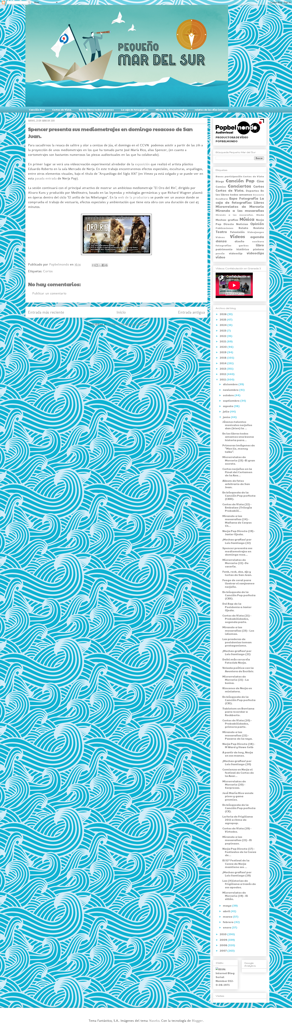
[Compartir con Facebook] (103, 265)
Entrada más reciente (46, 312)
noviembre (231, 390)
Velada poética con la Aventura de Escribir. (238, 669)
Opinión (257, 223)
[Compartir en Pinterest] (106, 265)
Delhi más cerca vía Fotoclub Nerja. (236, 660)
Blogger (197, 1021)
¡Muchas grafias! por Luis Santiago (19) (236, 873)
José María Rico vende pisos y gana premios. (237, 796)
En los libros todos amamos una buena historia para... (238, 436)
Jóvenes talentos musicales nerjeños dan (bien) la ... (237, 425)
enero (227, 927)
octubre (228, 395)
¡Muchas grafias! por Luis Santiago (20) (236, 762)
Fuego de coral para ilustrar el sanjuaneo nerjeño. (238, 583)
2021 (223, 341)
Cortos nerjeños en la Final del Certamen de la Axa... (237, 472)
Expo (233, 198)
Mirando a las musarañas (171, 109)
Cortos (48, 271)
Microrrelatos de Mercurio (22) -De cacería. (235, 563)
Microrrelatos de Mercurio (240, 206)
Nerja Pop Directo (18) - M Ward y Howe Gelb (238, 745)
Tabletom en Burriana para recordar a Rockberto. (238, 711)
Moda (260, 214)
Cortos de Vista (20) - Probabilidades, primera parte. (237, 723)
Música (247, 219)
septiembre (231, 400)
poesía (220, 253)
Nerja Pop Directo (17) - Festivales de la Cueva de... (239, 852)
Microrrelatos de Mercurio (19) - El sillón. (235, 896)
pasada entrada (46, 178)
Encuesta (258, 194)
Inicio (121, 312)
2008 (224, 945)
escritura (258, 241)
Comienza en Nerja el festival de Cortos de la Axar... (238, 772)
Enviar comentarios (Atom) (126, 324)
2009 (224, 940)
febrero (228, 922)
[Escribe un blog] (96, 265)
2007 (223, 950)
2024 (223, 325)
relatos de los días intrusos (211, 109)
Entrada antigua (191, 312)
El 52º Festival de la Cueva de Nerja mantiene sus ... (235, 863)
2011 (223, 379)
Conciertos (239, 186)
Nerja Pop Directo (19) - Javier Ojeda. (238, 532)
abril (227, 911)
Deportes (252, 191)
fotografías (223, 245)
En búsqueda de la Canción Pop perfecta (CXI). (239, 700)
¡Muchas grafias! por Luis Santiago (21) (236, 652)
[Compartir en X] (100, 265)
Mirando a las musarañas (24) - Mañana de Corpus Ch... (237, 521)
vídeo (220, 257)
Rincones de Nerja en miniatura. (237, 689)
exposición (142, 164)
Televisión (237, 232)
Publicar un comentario (49, 293)
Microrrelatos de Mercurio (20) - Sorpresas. (234, 784)
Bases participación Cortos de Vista (240, 176)
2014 (223, 363)
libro (260, 245)
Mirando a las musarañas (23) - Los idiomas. (238, 630)
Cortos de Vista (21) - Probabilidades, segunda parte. (236, 618)
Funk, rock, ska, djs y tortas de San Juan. (237, 573)
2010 (223, 934)
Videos (220, 237)
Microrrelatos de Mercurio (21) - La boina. (235, 679)
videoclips (255, 253)
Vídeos (237, 236)
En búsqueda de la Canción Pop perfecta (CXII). (239, 595)
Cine (260, 181)
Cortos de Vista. (62, 109)
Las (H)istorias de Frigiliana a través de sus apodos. (239, 884)
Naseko (154, 1021)
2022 (223, 336)
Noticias (242, 224)
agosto (228, 406)
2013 (223, 368)
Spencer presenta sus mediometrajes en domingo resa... (237, 551)
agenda (257, 237)
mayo (227, 905)
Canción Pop (37, 109)
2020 (223, 347)
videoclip (235, 253)
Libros (259, 202)
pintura (258, 249)
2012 (223, 374)
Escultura (222, 198)
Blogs (220, 181)
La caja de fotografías (134, 109)
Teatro (221, 231)
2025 (223, 319)
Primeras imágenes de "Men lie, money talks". (238, 448)
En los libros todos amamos (96, 109)
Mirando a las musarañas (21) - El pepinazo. (237, 840)
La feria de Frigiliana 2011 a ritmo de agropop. (237, 819)
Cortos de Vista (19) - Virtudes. (236, 829)
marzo (228, 916)
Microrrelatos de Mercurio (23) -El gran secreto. (238, 460)
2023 (223, 330)
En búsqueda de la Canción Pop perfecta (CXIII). (239, 495)
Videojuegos (255, 232)
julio (226, 411)
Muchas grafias (227, 220)
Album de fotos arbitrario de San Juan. (236, 484)
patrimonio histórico (232, 249)
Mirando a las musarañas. (235, 214)
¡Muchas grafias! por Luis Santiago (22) (236, 541)
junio (227, 417)
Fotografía (248, 198)
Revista (258, 228)
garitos (244, 245)
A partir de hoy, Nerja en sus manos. (237, 753)
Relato (243, 228)
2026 (223, 314)
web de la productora (133, 197)
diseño (239, 241)
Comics (221, 186)
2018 (223, 357)
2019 (223, 352)
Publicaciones (224, 228)
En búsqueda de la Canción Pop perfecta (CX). (239, 808)
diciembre (230, 384)
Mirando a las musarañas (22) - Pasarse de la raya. (237, 735)
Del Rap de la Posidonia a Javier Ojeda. (236, 607)
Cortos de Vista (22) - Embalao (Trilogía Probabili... (237, 507)
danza (221, 241)
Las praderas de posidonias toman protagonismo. (237, 642)
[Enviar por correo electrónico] (93, 265)
